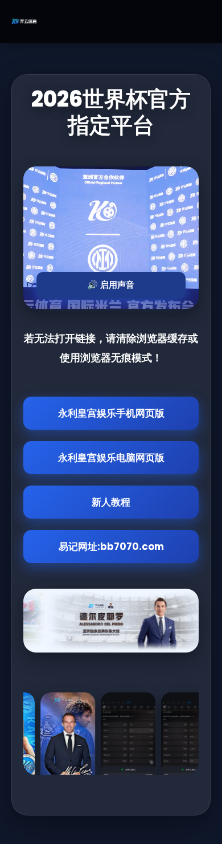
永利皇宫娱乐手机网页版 (111, 413)
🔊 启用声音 (110, 285)
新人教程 (111, 502)
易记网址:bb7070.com (111, 546)
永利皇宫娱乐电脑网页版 (111, 457)
